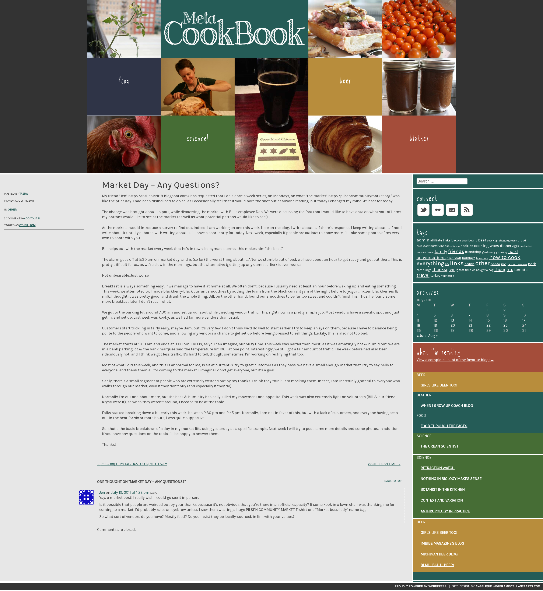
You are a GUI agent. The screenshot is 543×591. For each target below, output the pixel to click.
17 (523, 320)
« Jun (421, 336)
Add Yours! (32, 218)
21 (470, 325)
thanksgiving (445, 269)
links (457, 263)
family (441, 251)
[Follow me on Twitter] (423, 216)
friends (456, 251)
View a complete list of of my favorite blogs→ (455, 360)
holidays (468, 258)
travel (423, 275)
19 (435, 325)
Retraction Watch (438, 468)
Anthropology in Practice (445, 511)
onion (469, 264)
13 (452, 320)
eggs (515, 246)
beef (482, 240)
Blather (419, 138)
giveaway (501, 252)
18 (418, 325)
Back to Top (393, 481)
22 (488, 325)
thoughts (503, 269)
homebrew (482, 258)
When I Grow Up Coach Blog (447, 406)
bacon (456, 240)
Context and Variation (442, 500)
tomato (521, 270)
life (447, 264)
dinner (505, 246)
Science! (198, 138)
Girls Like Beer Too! (439, 385)
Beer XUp (492, 240)
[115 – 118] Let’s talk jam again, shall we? (132, 464)
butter (434, 246)
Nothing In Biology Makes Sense (451, 479)
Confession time (384, 464)
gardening (488, 252)
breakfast (423, 246)
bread (522, 240)
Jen (102, 493)
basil (464, 240)
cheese (444, 246)
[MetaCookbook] (234, 56)
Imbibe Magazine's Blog (442, 543)
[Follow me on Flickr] (438, 216)
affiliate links (440, 240)
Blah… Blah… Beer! (437, 565)
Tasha (24, 193)
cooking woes (486, 246)
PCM (32, 225)
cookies (466, 246)
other (23, 225)
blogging (503, 240)
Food (124, 80)
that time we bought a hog (476, 270)
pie (503, 264)
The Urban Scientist (439, 446)
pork (532, 264)
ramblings (424, 270)
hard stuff (453, 258)
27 (452, 331)
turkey (435, 275)
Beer (345, 80)
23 (505, 325)
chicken (455, 246)
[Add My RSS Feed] (466, 216)
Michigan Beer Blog (439, 554)
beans (472, 240)
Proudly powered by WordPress (420, 586)
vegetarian (447, 276)
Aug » (433, 336)
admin (423, 240)
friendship (473, 252)
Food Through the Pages (444, 426)
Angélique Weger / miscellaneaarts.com (508, 586)
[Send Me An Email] (452, 216)
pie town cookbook (517, 264)
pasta (495, 264)
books (513, 241)
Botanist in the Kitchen (443, 490)
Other (12, 209)
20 (453, 325)
